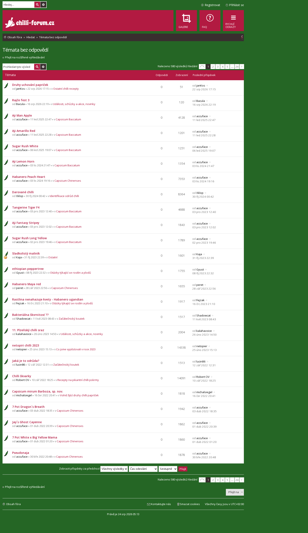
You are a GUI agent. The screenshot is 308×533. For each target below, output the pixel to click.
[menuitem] (209, 20)
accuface (22, 119)
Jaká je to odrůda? (25, 361)
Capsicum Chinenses (67, 180)
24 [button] (237, 66)
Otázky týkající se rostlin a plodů (70, 272)
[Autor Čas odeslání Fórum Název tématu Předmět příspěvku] (143, 468)
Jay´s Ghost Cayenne (27, 422)
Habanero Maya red (26, 284)
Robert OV (22, 380)
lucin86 (20, 364)
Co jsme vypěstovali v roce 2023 (76, 349)
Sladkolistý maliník (26, 253)
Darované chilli (23, 192)
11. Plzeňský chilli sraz (28, 330)
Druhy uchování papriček (30, 85)
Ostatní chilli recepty (66, 89)
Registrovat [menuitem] (212, 5)
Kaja (19, 257)
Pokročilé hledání (43, 5)
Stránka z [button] (202, 66)
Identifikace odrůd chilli (64, 196)
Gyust (20, 272)
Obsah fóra (13, 504)
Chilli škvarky (21, 376)
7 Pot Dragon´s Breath (28, 407)
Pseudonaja (20, 453)
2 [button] (213, 66)
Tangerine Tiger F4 (25, 207)
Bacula (20, 104)
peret (19, 288)
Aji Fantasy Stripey (25, 223)
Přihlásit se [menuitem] (236, 5)
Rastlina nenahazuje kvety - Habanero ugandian (47, 299)
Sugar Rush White (25, 146)
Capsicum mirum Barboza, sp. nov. (37, 391)
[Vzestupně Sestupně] (168, 468)
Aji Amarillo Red (23, 131)
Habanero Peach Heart (28, 177)
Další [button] (241, 66)
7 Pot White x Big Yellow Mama (34, 437)
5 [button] (227, 66)
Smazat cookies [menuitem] (190, 504)
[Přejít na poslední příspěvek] (207, 85)
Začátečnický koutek (72, 318)
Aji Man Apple (22, 115)
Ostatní (52, 257)
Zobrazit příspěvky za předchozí (79, 468)
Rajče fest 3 (20, 100)
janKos (20, 89)
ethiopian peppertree (28, 269)
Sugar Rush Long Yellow (29, 238)
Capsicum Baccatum (68, 119)
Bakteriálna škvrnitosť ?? (30, 315)
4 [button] (222, 66)
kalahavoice (23, 334)
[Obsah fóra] (30, 23)
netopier (21, 349)
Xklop (19, 196)
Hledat (37, 5)
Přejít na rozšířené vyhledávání (25, 57)
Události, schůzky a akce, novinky (74, 104)
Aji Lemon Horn (23, 161)
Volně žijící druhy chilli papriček (79, 395)
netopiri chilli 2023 (25, 345)
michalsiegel (24, 395)
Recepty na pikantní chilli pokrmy (78, 380)
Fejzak (20, 303)
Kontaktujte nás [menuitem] (161, 504)
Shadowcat (23, 318)
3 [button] (218, 66)
